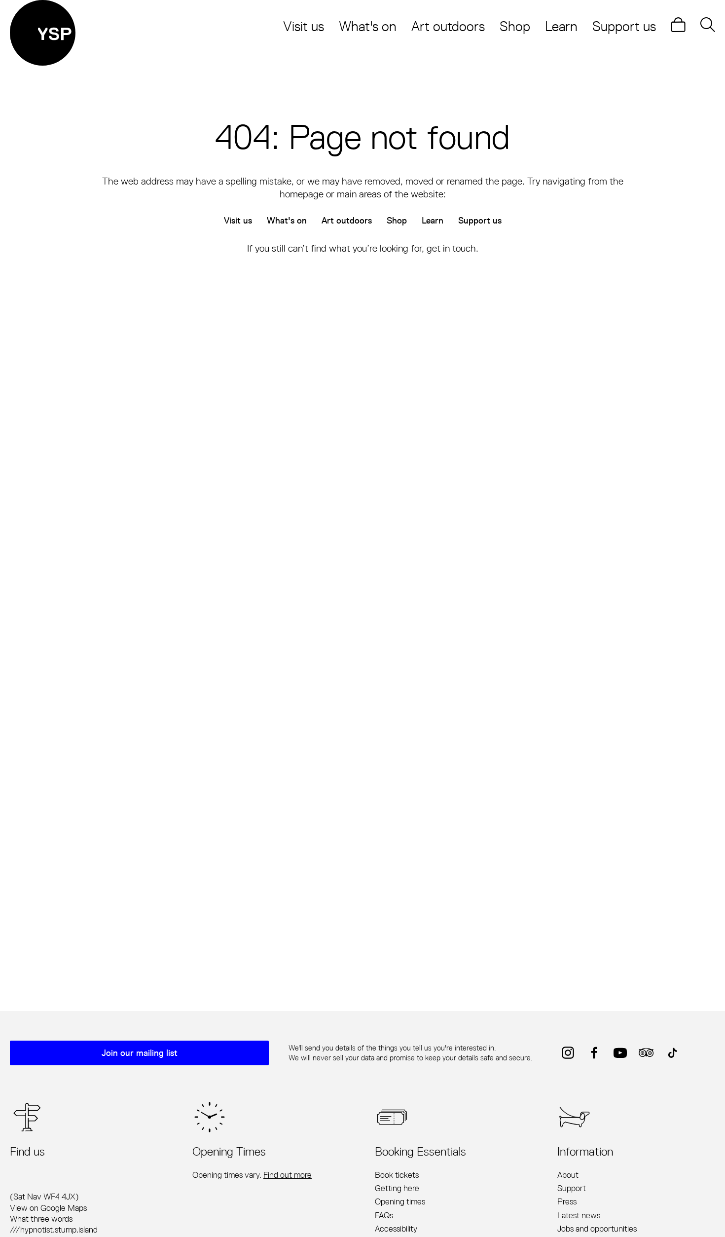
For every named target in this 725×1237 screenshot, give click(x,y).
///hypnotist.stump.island (54, 1229)
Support (571, 1188)
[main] (362, 517)
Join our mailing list (140, 1053)
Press (567, 1201)
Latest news (578, 1215)
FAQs (384, 1215)
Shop (515, 26)
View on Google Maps (48, 1207)
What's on (368, 26)
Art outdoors (448, 26)
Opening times (400, 1201)
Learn (561, 26)
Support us (624, 26)
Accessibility (396, 1228)
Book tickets (397, 1174)
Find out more (287, 1174)
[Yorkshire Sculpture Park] (42, 33)
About (568, 1174)
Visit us (303, 26)
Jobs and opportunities (597, 1228)
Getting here (397, 1188)
